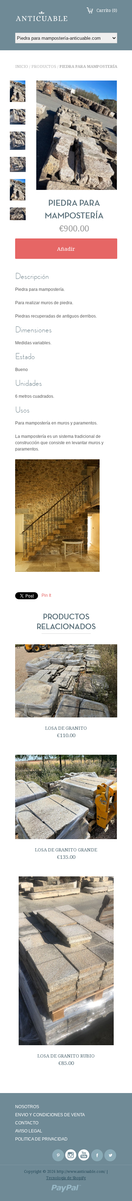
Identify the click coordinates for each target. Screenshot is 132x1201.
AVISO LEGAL (28, 1131)
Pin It (46, 595)
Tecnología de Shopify (66, 1178)
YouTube (84, 1155)
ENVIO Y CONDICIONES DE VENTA (50, 1114)
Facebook (97, 1155)
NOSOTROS (27, 1106)
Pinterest (58, 1155)
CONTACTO (26, 1122)
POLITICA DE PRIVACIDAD (41, 1139)
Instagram (71, 1155)
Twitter (110, 1155)
